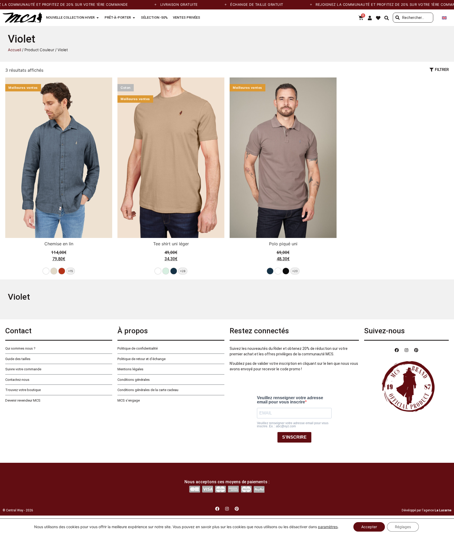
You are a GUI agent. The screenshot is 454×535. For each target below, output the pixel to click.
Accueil (14, 50)
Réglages (403, 526)
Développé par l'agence (426, 510)
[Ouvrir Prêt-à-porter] (134, 17)
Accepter (369, 526)
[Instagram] (406, 350)
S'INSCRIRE (294, 437)
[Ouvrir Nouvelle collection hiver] (97, 17)
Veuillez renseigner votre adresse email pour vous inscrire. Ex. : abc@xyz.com (292, 425)
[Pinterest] (416, 350)
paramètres (328, 526)
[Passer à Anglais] (444, 17)
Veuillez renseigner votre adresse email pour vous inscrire (290, 400)
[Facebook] (397, 350)
